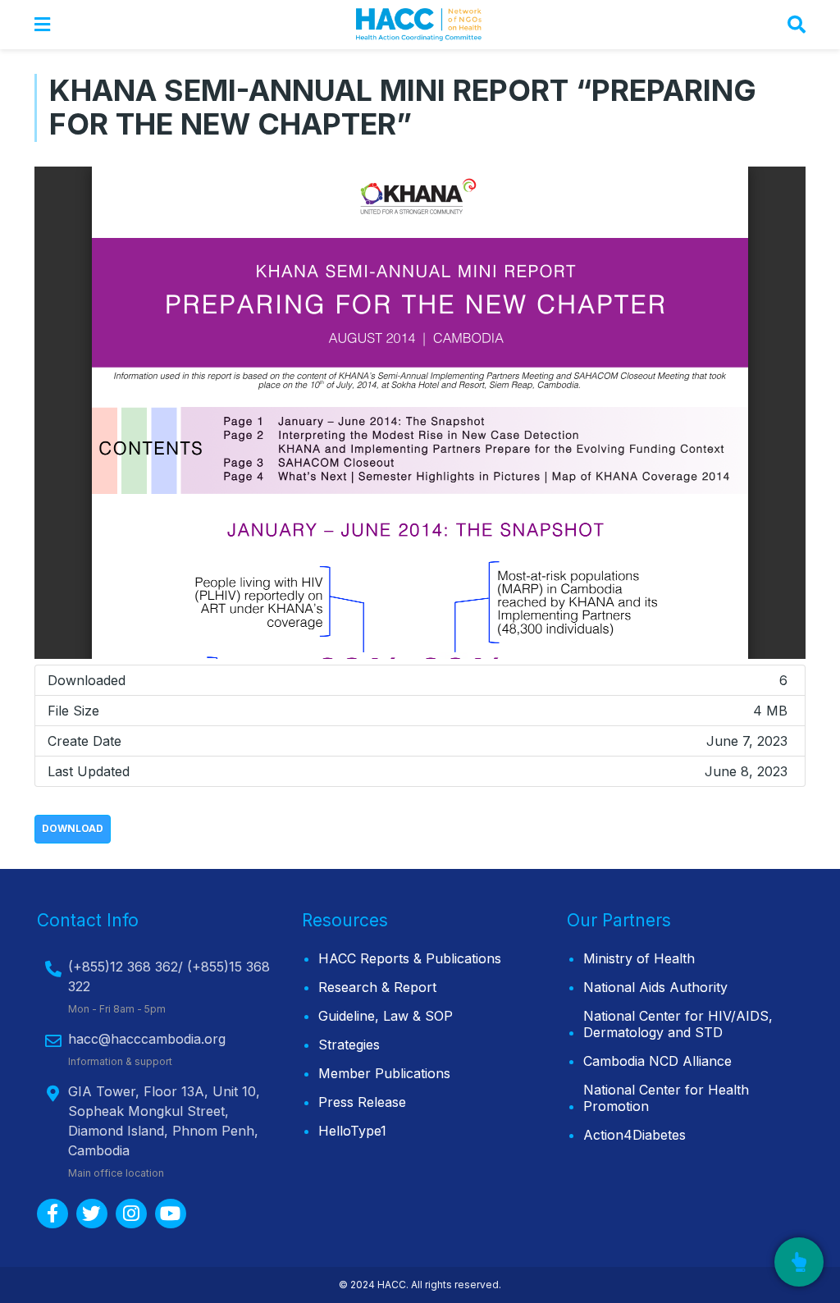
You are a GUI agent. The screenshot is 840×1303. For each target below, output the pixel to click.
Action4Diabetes (634, 1135)
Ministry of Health (639, 958)
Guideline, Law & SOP (385, 1016)
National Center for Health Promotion (666, 1097)
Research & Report (377, 987)
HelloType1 (352, 1130)
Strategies (349, 1044)
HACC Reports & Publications (409, 958)
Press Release (362, 1102)
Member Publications (384, 1073)
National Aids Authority (655, 987)
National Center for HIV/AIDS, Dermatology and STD (678, 1024)
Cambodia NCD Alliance (657, 1061)
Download (72, 828)
